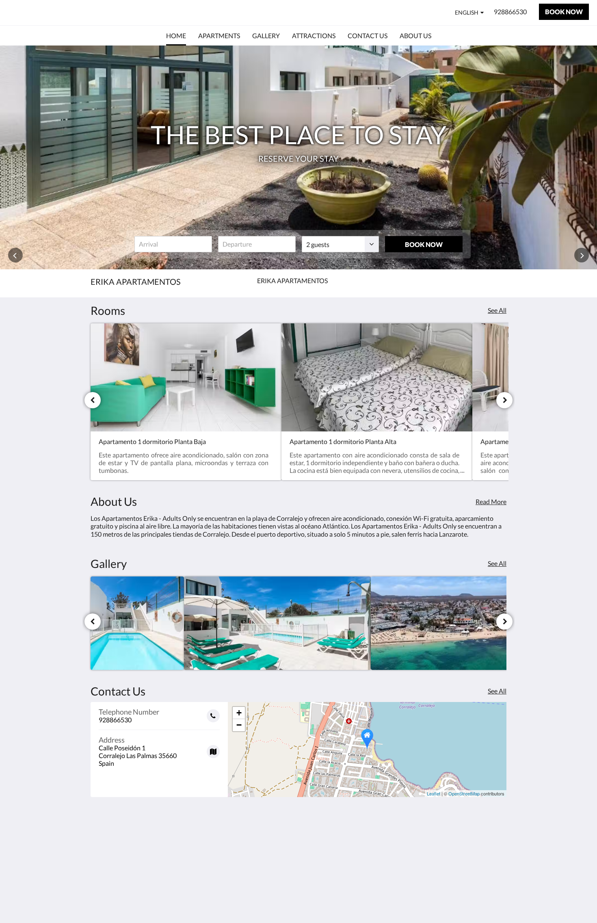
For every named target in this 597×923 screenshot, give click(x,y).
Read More (491, 501)
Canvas (496, 899)
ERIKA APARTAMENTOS (60, 12)
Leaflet (433, 793)
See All (497, 310)
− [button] (239, 725)
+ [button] (239, 713)
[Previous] (92, 400)
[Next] (504, 400)
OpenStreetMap (464, 793)
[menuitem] (176, 36)
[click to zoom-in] (137, 623)
